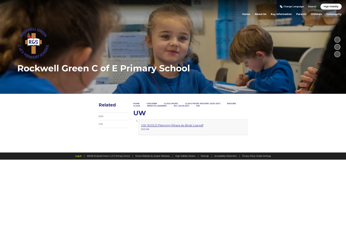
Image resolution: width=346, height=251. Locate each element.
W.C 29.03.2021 (181, 106)
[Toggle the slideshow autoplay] (337, 40)
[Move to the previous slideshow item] (337, 47)
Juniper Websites (162, 156)
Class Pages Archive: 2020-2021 (202, 103)
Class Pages (171, 103)
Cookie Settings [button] (263, 156)
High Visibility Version (185, 156)
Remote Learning (157, 106)
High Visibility (331, 6)
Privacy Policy (248, 156)
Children (152, 103)
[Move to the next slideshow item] (337, 54)
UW (198, 106)
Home (136, 103)
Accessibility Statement (225, 156)
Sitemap (205, 156)
